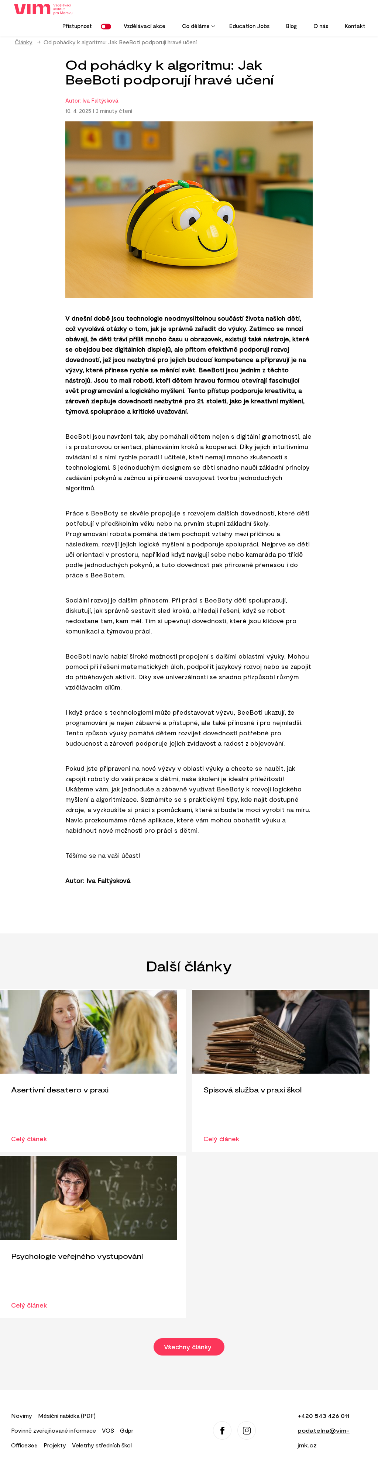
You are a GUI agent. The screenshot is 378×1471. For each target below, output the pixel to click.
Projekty (55, 1444)
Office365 (24, 1444)
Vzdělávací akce (144, 26)
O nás (320, 26)
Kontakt (355, 26)
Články (23, 41)
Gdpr (126, 1430)
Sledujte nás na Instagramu (246, 1430)
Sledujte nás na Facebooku (222, 1430)
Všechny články (188, 1347)
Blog (291, 26)
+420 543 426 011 (323, 1415)
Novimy (21, 1415)
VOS (108, 1430)
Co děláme (192, 28)
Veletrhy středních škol (102, 1444)
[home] (46, 9)
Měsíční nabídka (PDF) (67, 1415)
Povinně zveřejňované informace (53, 1430)
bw (107, 26)
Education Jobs (249, 26)
